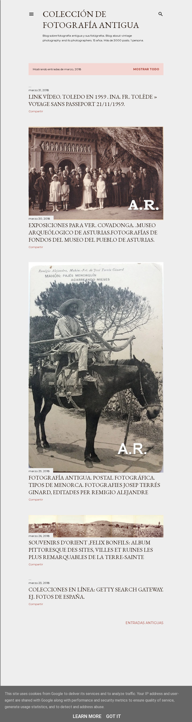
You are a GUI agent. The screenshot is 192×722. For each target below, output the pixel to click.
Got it (113, 716)
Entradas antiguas (144, 623)
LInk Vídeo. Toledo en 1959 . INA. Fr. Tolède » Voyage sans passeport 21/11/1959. (93, 100)
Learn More (87, 716)
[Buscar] (160, 13)
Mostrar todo (146, 69)
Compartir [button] (36, 111)
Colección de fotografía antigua (91, 19)
